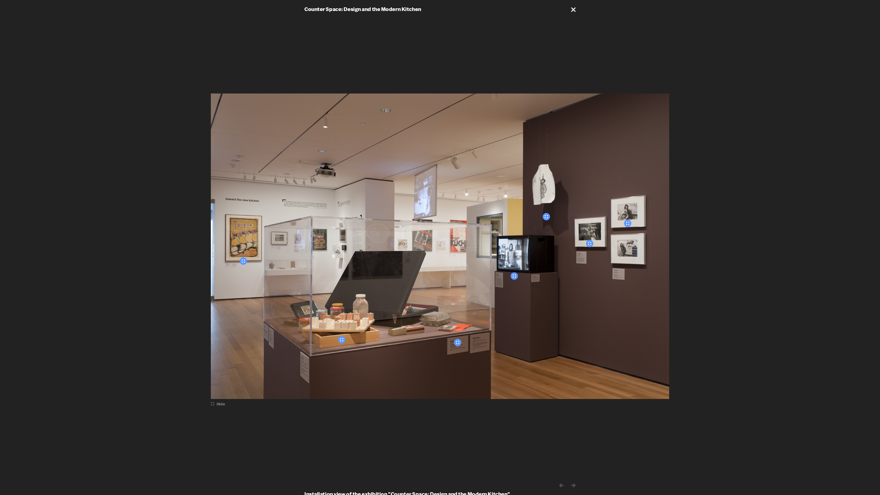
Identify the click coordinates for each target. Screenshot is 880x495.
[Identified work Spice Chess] (341, 339)
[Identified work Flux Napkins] (457, 342)
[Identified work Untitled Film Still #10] (627, 223)
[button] (573, 10)
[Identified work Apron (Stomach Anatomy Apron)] (546, 216)
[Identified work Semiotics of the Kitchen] (514, 276)
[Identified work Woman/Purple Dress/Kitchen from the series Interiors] (589, 243)
